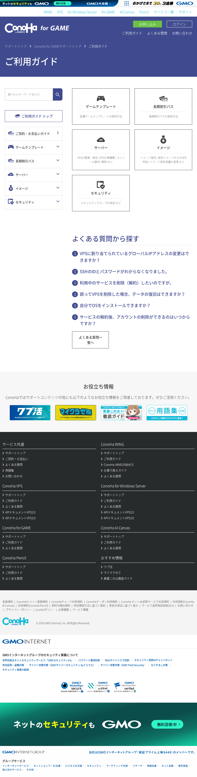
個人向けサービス (12, 769)
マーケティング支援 (117, 765)
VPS (60, 11)
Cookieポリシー (45, 610)
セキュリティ (94, 765)
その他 (30, 769)
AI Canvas (127, 11)
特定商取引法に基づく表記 (89, 606)
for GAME (108, 11)
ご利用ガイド (132, 33)
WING (48, 11)
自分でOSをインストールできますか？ (115, 305)
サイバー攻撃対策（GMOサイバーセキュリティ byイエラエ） (62, 665)
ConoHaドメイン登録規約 (32, 602)
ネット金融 (167, 765)
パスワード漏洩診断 (89, 660)
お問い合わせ (182, 33)
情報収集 (152, 765)
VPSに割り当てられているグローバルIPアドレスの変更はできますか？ (134, 256)
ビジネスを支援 (73, 765)
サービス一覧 (164, 11)
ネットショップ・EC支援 (47, 765)
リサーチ (137, 765)
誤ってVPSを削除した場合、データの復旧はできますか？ (132, 294)
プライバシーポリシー (19, 610)
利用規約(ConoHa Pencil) (33, 606)
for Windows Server (82, 11)
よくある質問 (157, 33)
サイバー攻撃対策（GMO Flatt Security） (123, 665)
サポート (185, 11)
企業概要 (63, 610)
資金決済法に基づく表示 (123, 606)
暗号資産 (183, 765)
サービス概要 (80, 610)
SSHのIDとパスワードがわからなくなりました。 (124, 271)
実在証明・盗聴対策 (13, 665)
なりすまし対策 (159, 665)
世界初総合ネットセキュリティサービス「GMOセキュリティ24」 (37, 660)
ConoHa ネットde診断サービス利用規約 (145, 602)
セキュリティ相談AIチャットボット (153, 660)
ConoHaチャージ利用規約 (67, 602)
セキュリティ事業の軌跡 (15, 669)
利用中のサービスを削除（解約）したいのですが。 (127, 283)
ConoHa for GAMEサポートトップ (57, 46)
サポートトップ (16, 46)
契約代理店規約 (61, 606)
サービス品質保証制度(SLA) (158, 606)
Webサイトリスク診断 (117, 660)
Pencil (144, 11)
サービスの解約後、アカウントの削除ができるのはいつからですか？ (135, 320)
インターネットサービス (15, 765)
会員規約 (7, 602)
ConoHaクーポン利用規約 (101, 602)
